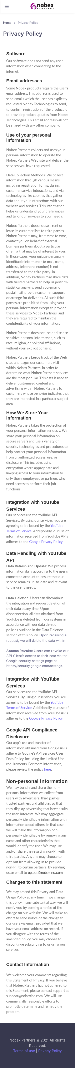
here (47, 769)
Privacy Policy (50, 1051)
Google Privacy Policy (45, 542)
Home (7, 22)
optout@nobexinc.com (45, 873)
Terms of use (24, 1051)
